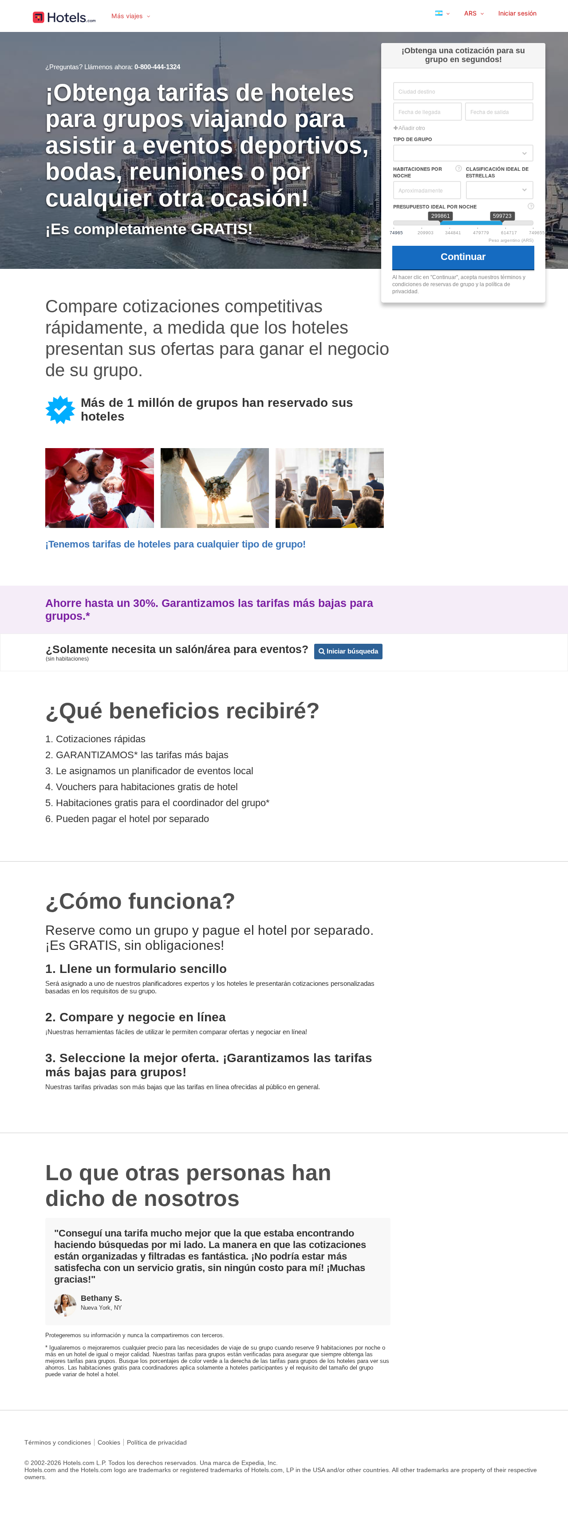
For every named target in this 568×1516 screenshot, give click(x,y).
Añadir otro (411, 128)
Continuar (465, 256)
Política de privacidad (157, 1442)
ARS (471, 13)
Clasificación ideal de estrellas (497, 172)
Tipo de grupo (412, 139)
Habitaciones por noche (417, 172)
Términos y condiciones (57, 1442)
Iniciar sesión (517, 13)
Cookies (109, 1442)
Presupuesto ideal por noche (435, 206)
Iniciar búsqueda (351, 651)
